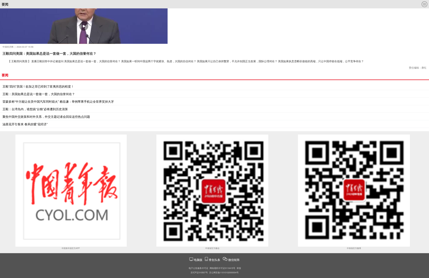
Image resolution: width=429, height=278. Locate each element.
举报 (239, 268)
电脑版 (198, 260)
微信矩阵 (234, 260)
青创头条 (215, 260)
